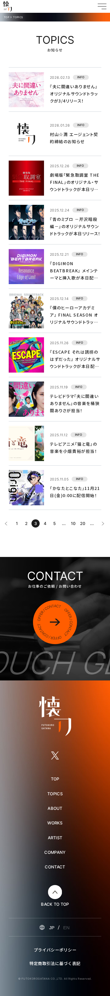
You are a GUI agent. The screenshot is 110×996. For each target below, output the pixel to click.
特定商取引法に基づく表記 (55, 963)
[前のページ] (6, 523)
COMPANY (54, 852)
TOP (6, 17)
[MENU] (102, 6)
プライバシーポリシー (55, 950)
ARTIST (55, 837)
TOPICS (55, 793)
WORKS (55, 822)
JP (51, 927)
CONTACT (55, 866)
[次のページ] (103, 523)
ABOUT (55, 808)
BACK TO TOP (55, 904)
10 (73, 523)
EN (66, 927)
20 (82, 523)
